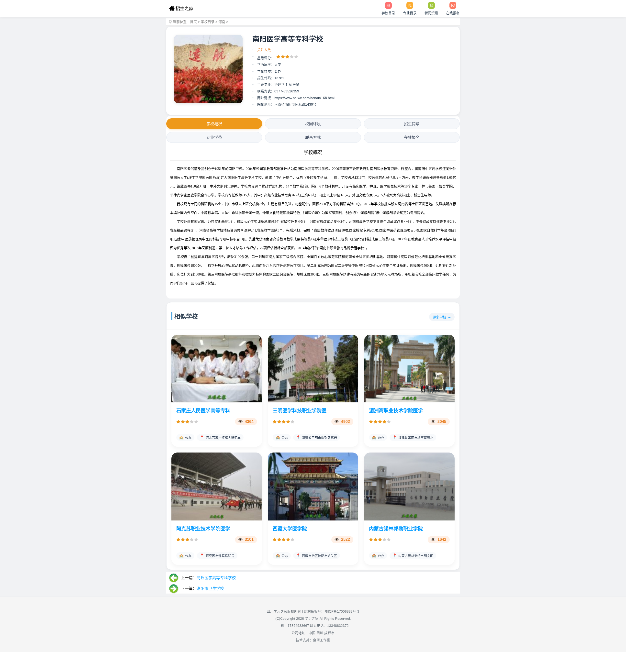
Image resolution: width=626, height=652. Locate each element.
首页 (193, 22)
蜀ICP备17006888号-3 (341, 611)
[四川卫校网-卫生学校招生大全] (181, 8)
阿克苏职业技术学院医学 (203, 528)
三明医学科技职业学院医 (299, 410)
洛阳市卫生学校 (210, 588)
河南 (221, 22)
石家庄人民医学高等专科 (203, 410)
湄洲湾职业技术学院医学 (396, 410)
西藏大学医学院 (290, 528)
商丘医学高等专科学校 (216, 578)
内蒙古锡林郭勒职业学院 (396, 528)
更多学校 (439, 317)
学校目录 (207, 22)
